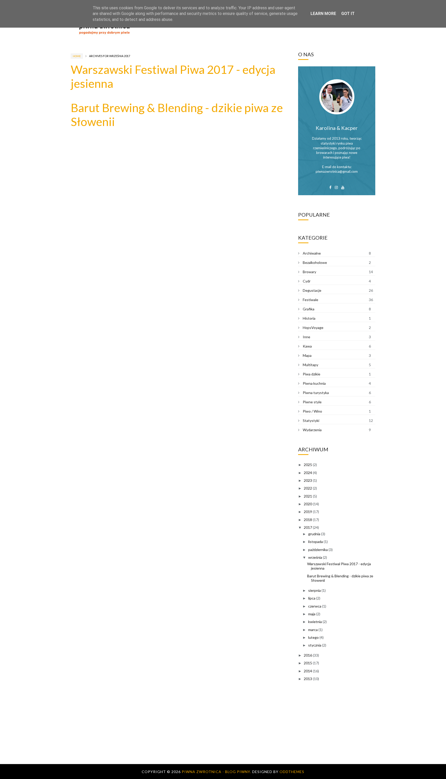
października (318, 549)
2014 (308, 671)
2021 (308, 496)
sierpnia (314, 590)
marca (313, 629)
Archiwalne (312, 253)
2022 (308, 488)
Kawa (307, 346)
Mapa (307, 355)
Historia (309, 318)
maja (311, 614)
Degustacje (312, 290)
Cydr (306, 281)
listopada (315, 541)
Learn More (323, 13)
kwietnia (315, 621)
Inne (306, 337)
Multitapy (310, 365)
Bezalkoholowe (315, 262)
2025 (308, 464)
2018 (308, 519)
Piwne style (312, 402)
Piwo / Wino (312, 411)
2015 (308, 663)
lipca (311, 598)
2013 (308, 678)
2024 (308, 472)
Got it (348, 13)
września (315, 557)
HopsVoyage (313, 327)
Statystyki (311, 420)
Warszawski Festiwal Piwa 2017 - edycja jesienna (339, 566)
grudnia (314, 534)
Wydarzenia (312, 430)
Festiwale (310, 299)
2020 (308, 504)
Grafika (308, 309)
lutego (313, 637)
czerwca (314, 606)
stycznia (314, 645)
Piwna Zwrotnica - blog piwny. (217, 771)
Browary (309, 272)
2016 (308, 655)
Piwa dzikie (311, 374)
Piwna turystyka (316, 392)
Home (77, 56)
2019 (308, 511)
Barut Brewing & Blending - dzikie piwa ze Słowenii (340, 578)
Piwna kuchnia (314, 383)
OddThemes (292, 771)
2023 (308, 480)
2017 (308, 527)
